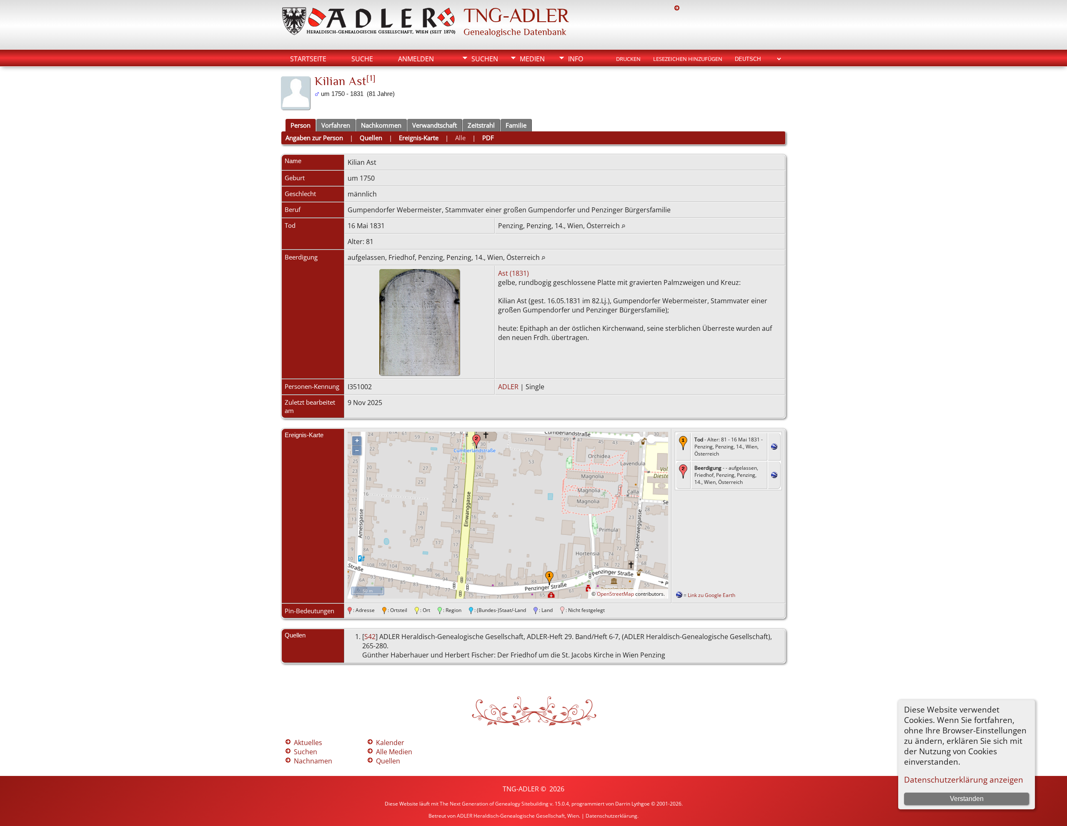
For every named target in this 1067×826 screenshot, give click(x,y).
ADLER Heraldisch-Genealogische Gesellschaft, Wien (518, 815)
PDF (488, 137)
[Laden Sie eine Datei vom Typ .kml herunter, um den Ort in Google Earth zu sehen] (774, 447)
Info (575, 58)
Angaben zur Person (314, 137)
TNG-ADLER (516, 15)
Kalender (390, 742)
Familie (516, 125)
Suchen (484, 58)
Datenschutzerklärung (611, 815)
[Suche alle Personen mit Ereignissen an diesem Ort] (623, 225)
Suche (362, 58)
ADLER (508, 386)
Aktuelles (308, 742)
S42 (370, 636)
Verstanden (967, 798)
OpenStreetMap (615, 593)
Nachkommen (381, 125)
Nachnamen (313, 761)
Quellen (371, 137)
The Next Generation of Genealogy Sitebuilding (494, 803)
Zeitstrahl (481, 125)
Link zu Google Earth (711, 595)
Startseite (308, 58)
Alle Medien (394, 751)
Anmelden (416, 58)
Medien (532, 58)
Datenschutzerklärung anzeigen (963, 779)
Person (301, 125)
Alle (460, 137)
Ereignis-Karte (418, 137)
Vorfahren (335, 125)
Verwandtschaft (434, 125)
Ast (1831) (513, 273)
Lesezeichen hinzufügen (687, 59)
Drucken (628, 59)
